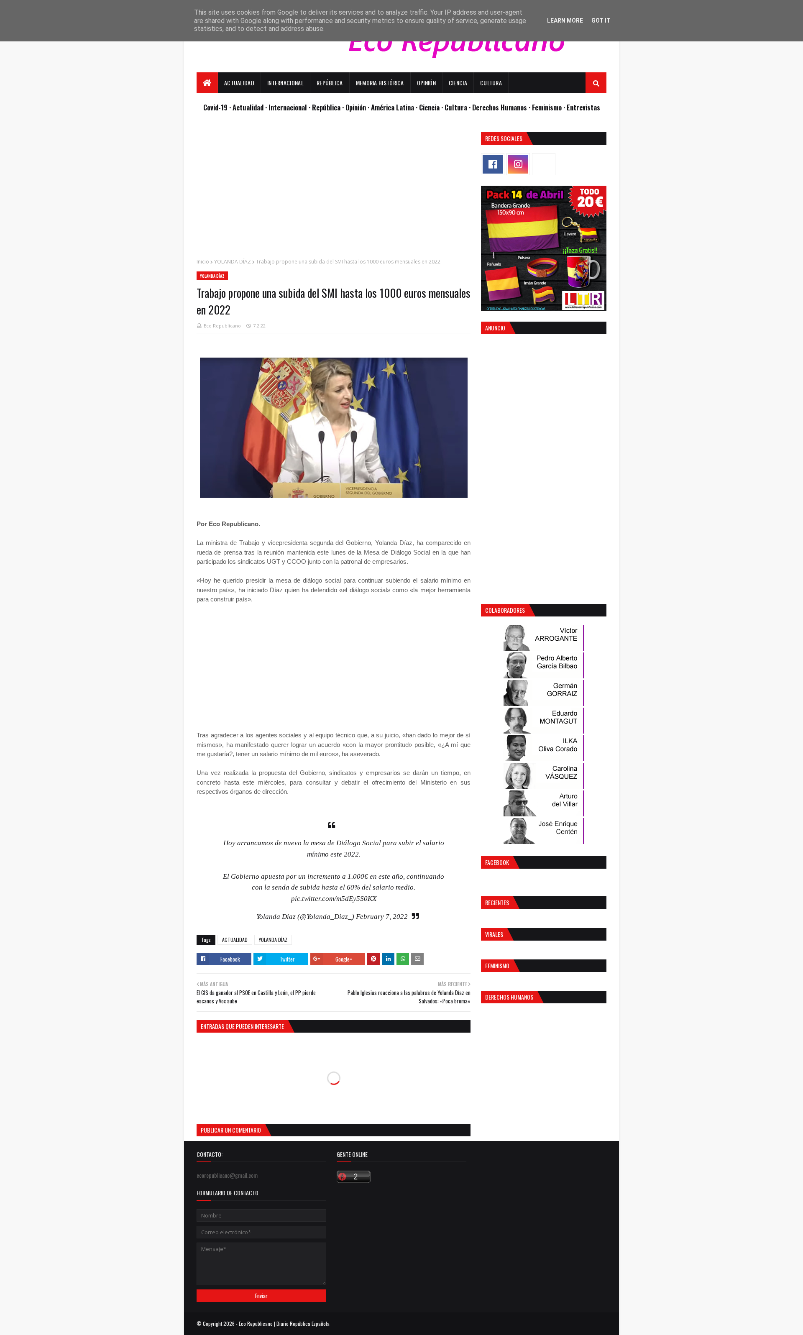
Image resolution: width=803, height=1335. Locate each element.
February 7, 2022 (382, 917)
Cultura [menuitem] (491, 82)
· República (325, 107)
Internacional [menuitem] (285, 82)
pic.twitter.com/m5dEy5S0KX (333, 899)
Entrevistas (583, 107)
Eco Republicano (222, 325)
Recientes (497, 902)
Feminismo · (549, 107)
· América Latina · (393, 107)
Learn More (565, 20)
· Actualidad (247, 107)
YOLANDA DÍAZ (232, 261)
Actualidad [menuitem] (239, 82)
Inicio (203, 261)
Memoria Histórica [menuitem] (380, 82)
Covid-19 (216, 107)
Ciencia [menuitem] (458, 82)
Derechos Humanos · (502, 107)
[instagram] (518, 164)
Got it (601, 20)
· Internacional (287, 107)
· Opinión (355, 107)
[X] (544, 164)
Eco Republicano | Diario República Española (284, 1323)
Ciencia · (432, 107)
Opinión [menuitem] (426, 82)
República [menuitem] (330, 82)
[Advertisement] (334, 190)
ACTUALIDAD (235, 939)
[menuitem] (207, 82)
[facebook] (493, 164)
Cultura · (458, 107)
